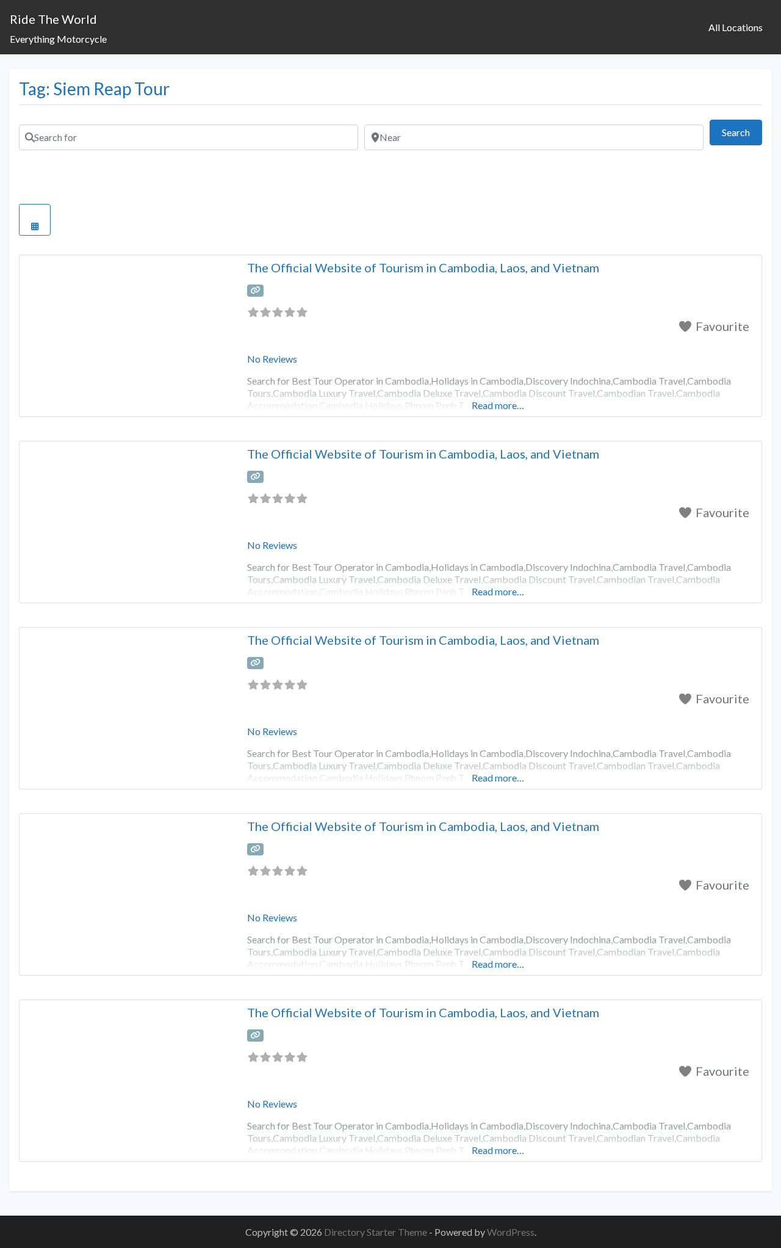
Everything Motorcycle (58, 39)
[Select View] (35, 220)
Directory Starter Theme (376, 1232)
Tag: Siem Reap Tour (94, 88)
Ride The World (53, 19)
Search (742, 132)
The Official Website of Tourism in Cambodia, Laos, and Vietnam (423, 267)
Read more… (498, 405)
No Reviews (272, 359)
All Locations (735, 27)
